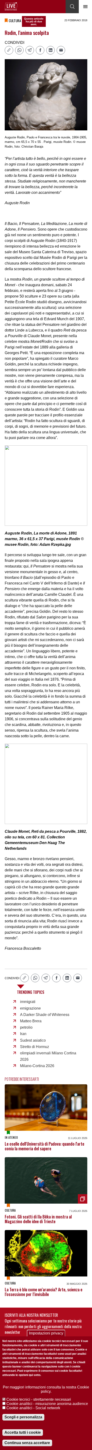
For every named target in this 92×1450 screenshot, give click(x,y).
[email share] (61, 50)
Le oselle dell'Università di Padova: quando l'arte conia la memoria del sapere (44, 1146)
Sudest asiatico (33, 1040)
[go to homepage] (11, 6)
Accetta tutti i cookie (22, 1432)
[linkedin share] (50, 50)
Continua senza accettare (27, 1443)
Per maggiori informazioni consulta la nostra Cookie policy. (46, 1389)
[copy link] (9, 50)
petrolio (26, 1027)
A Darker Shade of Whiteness (44, 1015)
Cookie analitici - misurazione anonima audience (47, 1404)
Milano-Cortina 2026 (37, 1066)
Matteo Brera (31, 1021)
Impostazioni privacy (46, 1333)
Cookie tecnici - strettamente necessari (38, 1399)
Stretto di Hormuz (34, 1047)
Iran (23, 1034)
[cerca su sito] (72, 6)
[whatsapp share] (19, 50)
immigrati (27, 1002)
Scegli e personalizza (23, 1417)
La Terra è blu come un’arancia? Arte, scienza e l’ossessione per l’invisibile (43, 1291)
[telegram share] (29, 50)
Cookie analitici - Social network (33, 1408)
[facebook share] (40, 50)
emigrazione (30, 1008)
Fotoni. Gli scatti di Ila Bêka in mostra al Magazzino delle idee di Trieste (38, 1219)
